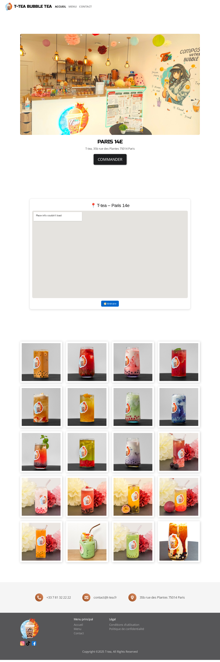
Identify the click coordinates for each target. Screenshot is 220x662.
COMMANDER (110, 159)
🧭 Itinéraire (110, 303)
